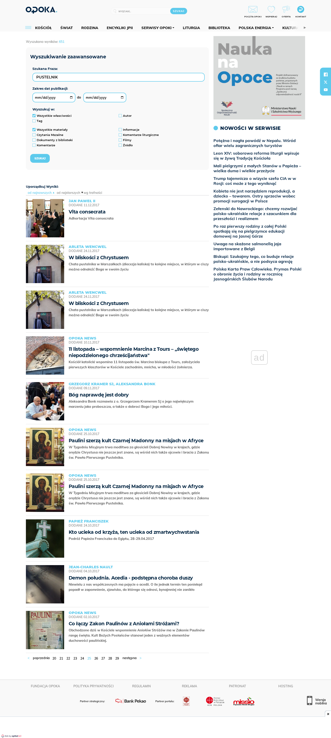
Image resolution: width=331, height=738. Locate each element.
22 (68, 658)
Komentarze (46, 145)
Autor (127, 115)
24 (82, 658)
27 (103, 658)
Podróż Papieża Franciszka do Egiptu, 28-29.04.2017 (112, 538)
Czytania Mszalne (50, 135)
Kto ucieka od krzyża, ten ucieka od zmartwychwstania (134, 532)
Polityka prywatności (93, 686)
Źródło (128, 145)
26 (96, 658)
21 (61, 658)
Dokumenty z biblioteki (55, 140)
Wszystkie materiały (52, 129)
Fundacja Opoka (45, 686)
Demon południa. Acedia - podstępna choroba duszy (131, 578)
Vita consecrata (87, 212)
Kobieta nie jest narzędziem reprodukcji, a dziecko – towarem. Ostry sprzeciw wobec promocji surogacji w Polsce (254, 196)
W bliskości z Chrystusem (99, 257)
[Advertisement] (165, 728)
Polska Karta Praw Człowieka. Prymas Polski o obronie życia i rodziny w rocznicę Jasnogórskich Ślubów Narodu (257, 274)
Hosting (285, 686)
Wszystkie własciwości (54, 115)
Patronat (237, 686)
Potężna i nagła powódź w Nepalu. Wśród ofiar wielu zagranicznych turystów (254, 143)
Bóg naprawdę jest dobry (99, 395)
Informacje (131, 129)
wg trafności (93, 193)
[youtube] (325, 89)
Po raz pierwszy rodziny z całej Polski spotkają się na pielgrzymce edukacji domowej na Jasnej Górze (249, 231)
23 (75, 658)
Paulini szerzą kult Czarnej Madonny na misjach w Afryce (136, 440)
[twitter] (325, 82)
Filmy (127, 140)
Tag (39, 121)
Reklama (189, 686)
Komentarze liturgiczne (141, 135)
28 (110, 658)
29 (117, 658)
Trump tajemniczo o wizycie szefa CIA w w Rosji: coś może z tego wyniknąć (254, 181)
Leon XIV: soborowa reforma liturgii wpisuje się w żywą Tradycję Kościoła (256, 156)
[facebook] (325, 74)
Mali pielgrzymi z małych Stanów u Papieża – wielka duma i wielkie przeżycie (257, 168)
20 (54, 658)
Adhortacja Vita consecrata (91, 218)
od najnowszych (40, 193)
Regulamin (141, 686)
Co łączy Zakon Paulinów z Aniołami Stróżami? (124, 623)
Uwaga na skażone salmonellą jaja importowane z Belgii (247, 246)
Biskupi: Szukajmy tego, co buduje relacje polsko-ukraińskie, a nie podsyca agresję (253, 259)
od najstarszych (68, 193)
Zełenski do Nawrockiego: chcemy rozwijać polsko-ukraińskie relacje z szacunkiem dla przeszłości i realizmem (255, 213)
